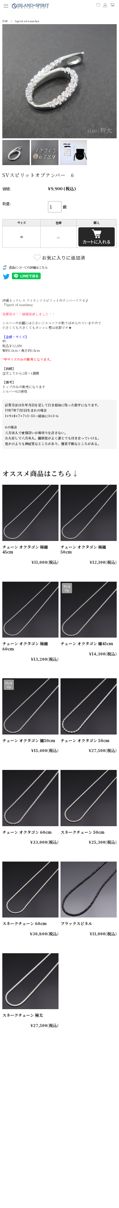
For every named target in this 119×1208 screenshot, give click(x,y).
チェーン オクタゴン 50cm (84, 740)
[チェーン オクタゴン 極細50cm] (88, 513)
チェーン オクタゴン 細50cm (28, 740)
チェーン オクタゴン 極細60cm (25, 646)
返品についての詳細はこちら (28, 267)
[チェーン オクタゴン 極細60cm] (30, 610)
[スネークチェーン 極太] (30, 981)
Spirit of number (27, 21)
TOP (5, 21)
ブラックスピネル (76, 923)
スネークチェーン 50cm (82, 832)
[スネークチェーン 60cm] (30, 889)
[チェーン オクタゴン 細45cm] (88, 610)
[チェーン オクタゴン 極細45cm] (30, 513)
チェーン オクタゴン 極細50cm (83, 549)
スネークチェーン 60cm (24, 923)
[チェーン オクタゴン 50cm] (88, 706)
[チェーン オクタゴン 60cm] (30, 798)
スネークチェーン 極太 (22, 1015)
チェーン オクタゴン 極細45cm (25, 549)
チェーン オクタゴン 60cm (27, 832)
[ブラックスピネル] (88, 889)
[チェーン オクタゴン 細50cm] (30, 706)
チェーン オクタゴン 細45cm (86, 643)
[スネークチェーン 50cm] (88, 798)
